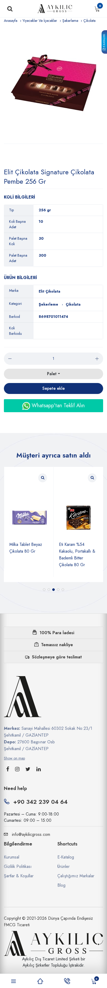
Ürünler (63, 866)
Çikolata (89, 20)
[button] (44, 589)
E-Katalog (104, 41)
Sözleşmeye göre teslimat (57, 657)
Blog (61, 885)
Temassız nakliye (57, 645)
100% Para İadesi (56, 633)
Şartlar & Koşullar (19, 876)
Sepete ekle (53, 388)
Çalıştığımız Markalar (75, 876)
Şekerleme (70, 20)
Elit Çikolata (49, 291)
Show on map (14, 758)
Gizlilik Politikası (18, 866)
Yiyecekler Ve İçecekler (40, 20)
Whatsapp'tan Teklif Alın (57, 405)
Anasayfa (10, 20)
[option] (53, 83)
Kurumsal (11, 857)
